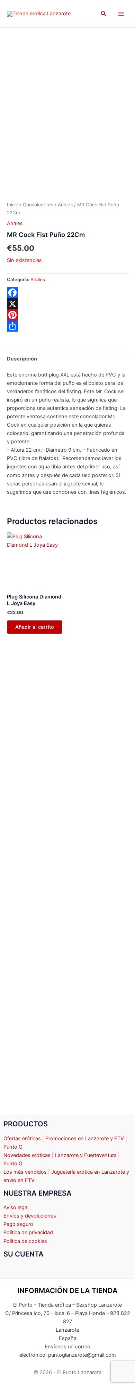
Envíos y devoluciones (29, 1216)
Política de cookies (25, 1241)
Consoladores (38, 204)
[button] (104, 13)
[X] (67, 303)
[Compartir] (67, 326)
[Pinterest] (67, 314)
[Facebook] (67, 292)
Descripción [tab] (22, 359)
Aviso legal (15, 1207)
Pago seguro (18, 1224)
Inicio (12, 204)
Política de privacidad (28, 1232)
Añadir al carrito (34, 627)
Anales (65, 204)
